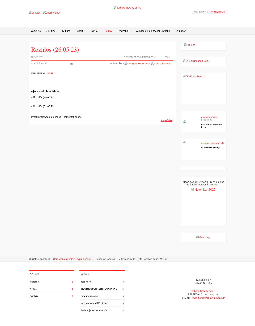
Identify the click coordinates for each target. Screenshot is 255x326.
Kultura (66, 31)
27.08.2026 (206, 119)
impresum (34, 281)
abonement (200, 11)
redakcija (34, 295)
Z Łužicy (50, 31)
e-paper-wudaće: (209, 116)
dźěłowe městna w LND (212, 142)
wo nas (33, 288)
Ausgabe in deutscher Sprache (153, 31)
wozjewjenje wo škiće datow (94, 302)
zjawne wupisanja (89, 295)
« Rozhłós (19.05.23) (42, 97)
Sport (80, 31)
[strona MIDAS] (203, 236)
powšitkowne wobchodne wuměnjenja (99, 288)
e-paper (181, 31)
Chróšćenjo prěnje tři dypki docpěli (72, 259)
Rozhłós (49, 72)
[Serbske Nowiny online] (127, 7)
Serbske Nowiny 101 (145, 56)
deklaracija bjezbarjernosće (94, 310)
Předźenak (123, 31)
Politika (94, 31)
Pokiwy (108, 31)
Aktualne (36, 31)
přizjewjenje (217, 11)
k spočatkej (167, 120)
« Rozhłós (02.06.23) (42, 106)
